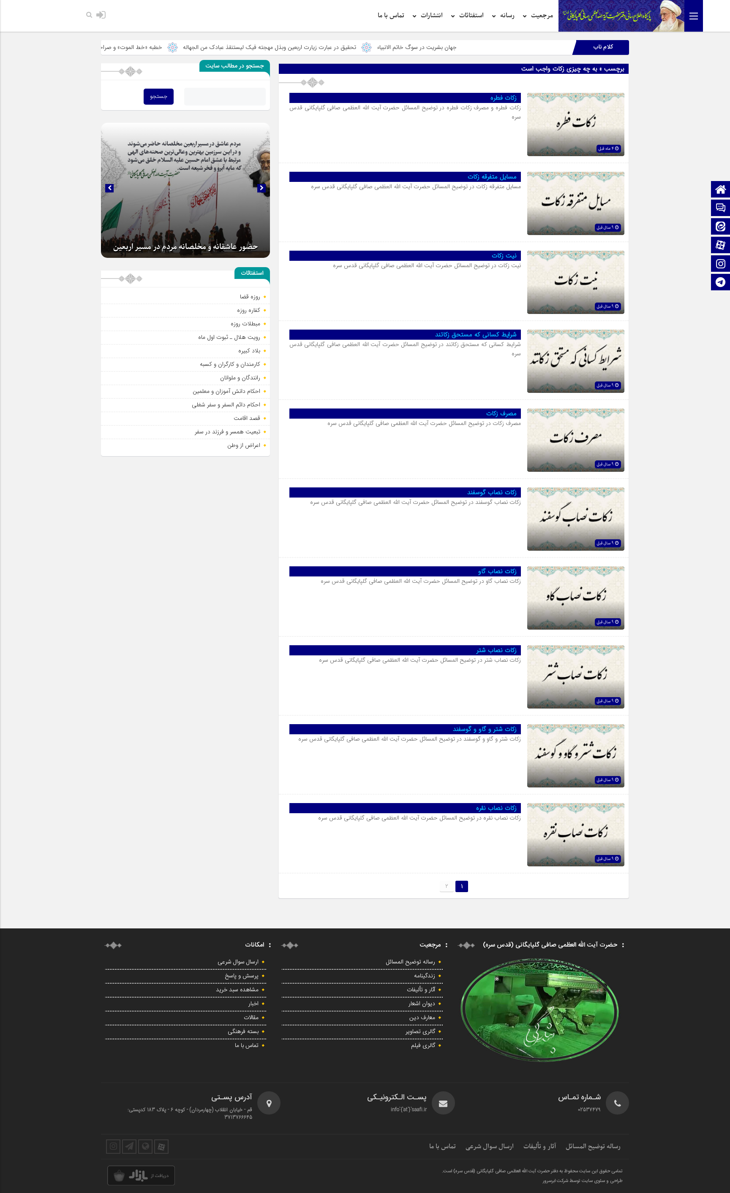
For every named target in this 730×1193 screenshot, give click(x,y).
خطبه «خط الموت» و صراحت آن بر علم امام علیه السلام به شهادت (150, 47)
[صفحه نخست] (720, 190)
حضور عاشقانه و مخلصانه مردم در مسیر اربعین (185, 247)
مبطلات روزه (245, 323)
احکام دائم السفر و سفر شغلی (226, 404)
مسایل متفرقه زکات (492, 177)
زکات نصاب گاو (497, 571)
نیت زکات (504, 256)
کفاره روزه (248, 310)
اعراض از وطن (243, 445)
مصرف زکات (501, 413)
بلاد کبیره (249, 350)
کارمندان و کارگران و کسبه (230, 364)
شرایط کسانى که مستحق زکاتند (476, 335)
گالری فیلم (423, 1046)
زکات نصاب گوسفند (492, 492)
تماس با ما (391, 15)
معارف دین (422, 1018)
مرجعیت (542, 15)
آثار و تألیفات (421, 990)
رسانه (507, 15)
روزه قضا (250, 296)
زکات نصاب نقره (496, 808)
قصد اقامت (247, 418)
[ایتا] (720, 227)
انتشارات (432, 15)
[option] (185, 190)
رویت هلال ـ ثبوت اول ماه (229, 337)
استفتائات (471, 15)
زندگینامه (424, 976)
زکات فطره (503, 98)
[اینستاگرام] (720, 264)
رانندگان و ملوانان (240, 377)
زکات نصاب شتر (497, 650)
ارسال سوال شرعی (238, 962)
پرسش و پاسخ (242, 976)
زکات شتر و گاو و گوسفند (485, 729)
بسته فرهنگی (243, 1032)
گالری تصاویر (420, 1032)
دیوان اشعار (422, 1004)
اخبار (253, 1004)
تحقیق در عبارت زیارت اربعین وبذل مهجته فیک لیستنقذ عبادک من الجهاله (335, 47)
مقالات (251, 1018)
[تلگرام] (720, 283)
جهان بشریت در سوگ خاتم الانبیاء (483, 47)
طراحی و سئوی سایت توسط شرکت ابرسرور (583, 1181)
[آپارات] (720, 246)
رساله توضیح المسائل (410, 962)
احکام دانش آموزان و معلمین (226, 391)
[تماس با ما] (720, 208)
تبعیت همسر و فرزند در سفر (227, 431)
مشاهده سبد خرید (237, 990)
